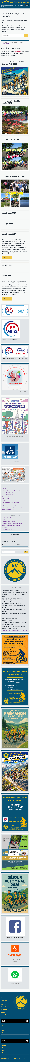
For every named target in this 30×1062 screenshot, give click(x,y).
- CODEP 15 (5, 496)
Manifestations (6, 1032)
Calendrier (4, 1000)
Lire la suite (7, 257)
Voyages (4, 1052)
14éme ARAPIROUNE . (11, 140)
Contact (3, 1006)
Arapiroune (7, 265)
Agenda (4, 1045)
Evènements (5, 1047)
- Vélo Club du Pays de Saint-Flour (11, 525)
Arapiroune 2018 (9, 213)
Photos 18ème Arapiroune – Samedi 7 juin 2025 (13, 63)
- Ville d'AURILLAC (7, 498)
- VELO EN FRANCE (7, 492)
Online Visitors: (6, 538)
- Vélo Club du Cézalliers (8, 518)
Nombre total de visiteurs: (9, 544)
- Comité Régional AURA (8, 494)
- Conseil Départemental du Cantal (11, 502)
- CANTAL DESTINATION (9, 504)
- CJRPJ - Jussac (6, 519)
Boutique (3, 998)
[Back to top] (26, 1058)
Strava (3, 1012)
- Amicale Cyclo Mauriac (8, 521)
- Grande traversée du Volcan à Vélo (11, 506)
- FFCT (4, 489)
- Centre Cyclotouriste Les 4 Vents (11, 490)
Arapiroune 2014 (9, 234)
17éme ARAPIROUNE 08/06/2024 (11, 102)
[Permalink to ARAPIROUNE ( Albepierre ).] (15, 193)
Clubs (3, 1027)
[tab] (15, 1021)
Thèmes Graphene (14, 1060)
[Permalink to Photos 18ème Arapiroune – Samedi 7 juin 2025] (15, 81)
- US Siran (4, 527)
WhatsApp (4, 1014)
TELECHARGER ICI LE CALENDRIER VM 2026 (15, 630)
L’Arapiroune (7, 223)
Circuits (3, 1004)
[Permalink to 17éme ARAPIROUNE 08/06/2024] (15, 120)
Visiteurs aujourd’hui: (8, 541)
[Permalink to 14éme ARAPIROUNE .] (15, 156)
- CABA (4, 500)
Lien (3, 1030)
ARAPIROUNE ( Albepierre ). (13, 176)
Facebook (4, 1009)
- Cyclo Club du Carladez (8, 529)
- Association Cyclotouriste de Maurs (12, 523)
